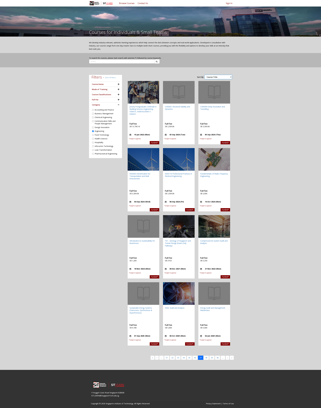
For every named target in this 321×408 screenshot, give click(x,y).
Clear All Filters (110, 77)
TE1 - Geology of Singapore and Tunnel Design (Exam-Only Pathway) (178, 243)
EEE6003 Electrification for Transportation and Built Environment (140, 176)
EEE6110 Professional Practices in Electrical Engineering (178, 175)
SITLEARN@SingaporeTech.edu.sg (105, 395)
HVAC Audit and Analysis (174, 308)
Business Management (104, 113)
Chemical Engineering (103, 117)
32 (172, 357)
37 (201, 357)
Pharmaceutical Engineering (106, 153)
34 (184, 357)
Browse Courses (127, 3)
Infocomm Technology (104, 146)
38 (206, 357)
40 (218, 357)
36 (195, 357)
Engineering (99, 131)
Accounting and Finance (104, 110)
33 (178, 357)
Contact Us (143, 3)
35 (189, 357)
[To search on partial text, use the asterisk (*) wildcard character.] (157, 61)
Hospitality (99, 142)
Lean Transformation (103, 150)
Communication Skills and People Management (105, 122)
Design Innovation (102, 127)
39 (212, 357)
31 (167, 357)
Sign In (229, 3)
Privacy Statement (213, 403)
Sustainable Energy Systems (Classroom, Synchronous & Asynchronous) (141, 310)
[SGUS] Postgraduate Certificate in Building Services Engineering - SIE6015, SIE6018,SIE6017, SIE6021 (143, 110)
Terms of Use (228, 403)
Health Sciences (101, 138)
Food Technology (102, 135)
